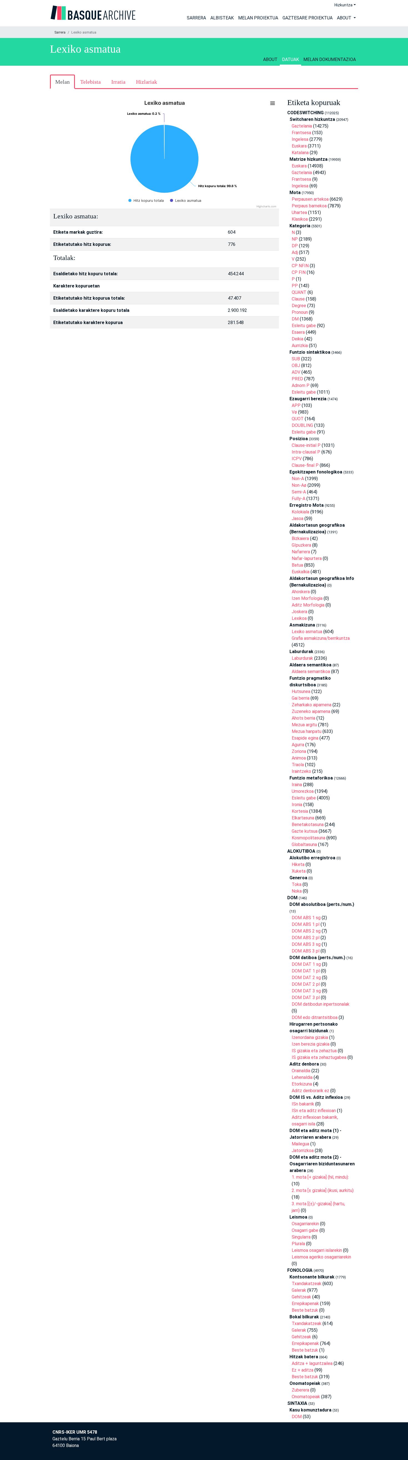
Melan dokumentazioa (329, 59)
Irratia (118, 82)
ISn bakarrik (303, 1104)
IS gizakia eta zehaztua (314, 1050)
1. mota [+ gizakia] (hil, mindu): (320, 1177)
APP (296, 405)
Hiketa (298, 864)
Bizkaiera (300, 538)
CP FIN (299, 272)
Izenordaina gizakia (310, 1037)
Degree (299, 305)
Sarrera (196, 18)
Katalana (300, 152)
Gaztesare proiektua (308, 18)
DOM (297, 1416)
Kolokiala (300, 511)
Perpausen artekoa (310, 199)
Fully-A (298, 498)
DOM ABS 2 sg (306, 931)
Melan (62, 82)
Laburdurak (302, 658)
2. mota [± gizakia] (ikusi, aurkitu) (323, 1190)
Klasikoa (300, 219)
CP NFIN (300, 265)
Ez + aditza (302, 1370)
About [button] (344, 18)
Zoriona (299, 751)
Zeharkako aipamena (311, 704)
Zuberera (300, 1390)
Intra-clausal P (306, 452)
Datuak (290, 59)
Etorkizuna (302, 1084)
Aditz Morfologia (308, 605)
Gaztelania (302, 126)
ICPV (297, 458)
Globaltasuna (304, 844)
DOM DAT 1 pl (306, 971)
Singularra (301, 1237)
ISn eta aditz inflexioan (314, 1110)
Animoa (299, 758)
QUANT (299, 292)
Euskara (299, 146)
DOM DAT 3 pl (306, 997)
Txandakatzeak (306, 1283)
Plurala (298, 1243)
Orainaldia (301, 1070)
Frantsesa (301, 132)
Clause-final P (305, 465)
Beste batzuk (305, 1310)
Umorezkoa (303, 791)
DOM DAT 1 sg (306, 964)
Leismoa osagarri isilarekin (317, 1250)
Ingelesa (300, 139)
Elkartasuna (303, 818)
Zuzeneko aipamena (311, 711)
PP (295, 285)
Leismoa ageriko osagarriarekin (321, 1257)
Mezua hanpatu (306, 731)
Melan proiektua (258, 18)
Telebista (90, 82)
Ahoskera (301, 591)
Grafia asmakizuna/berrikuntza (321, 638)
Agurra (298, 744)
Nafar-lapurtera (307, 558)
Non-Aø (299, 485)
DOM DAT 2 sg (306, 977)
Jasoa (297, 518)
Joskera (299, 611)
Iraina (297, 784)
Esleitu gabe (304, 325)
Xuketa (299, 871)
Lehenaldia (302, 1077)
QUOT (298, 418)
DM (295, 319)
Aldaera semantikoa (311, 671)
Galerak (299, 1290)
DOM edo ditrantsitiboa (315, 1017)
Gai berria (300, 698)
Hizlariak (146, 82)
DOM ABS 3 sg (306, 944)
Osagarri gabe (305, 1230)
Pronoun (300, 312)
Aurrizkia (300, 345)
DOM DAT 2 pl (306, 984)
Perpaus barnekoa (309, 205)
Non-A (298, 478)
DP (295, 245)
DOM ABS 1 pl (305, 924)
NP (295, 239)
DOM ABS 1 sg (306, 917)
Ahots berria (303, 718)
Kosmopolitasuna (308, 837)
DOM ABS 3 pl (305, 951)
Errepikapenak (305, 1303)
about (270, 59)
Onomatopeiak (306, 1396)
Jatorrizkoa (303, 1150)
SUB (296, 358)
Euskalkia (300, 571)
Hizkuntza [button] (343, 5)
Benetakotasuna (308, 824)
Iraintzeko (301, 771)
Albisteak (222, 18)
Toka (296, 884)
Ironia (297, 804)
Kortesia (300, 811)
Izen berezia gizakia (310, 1044)
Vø (294, 412)
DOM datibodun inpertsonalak (320, 1004)
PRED (297, 378)
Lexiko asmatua (307, 631)
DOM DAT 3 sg (306, 990)
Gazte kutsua (305, 831)
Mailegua (300, 1143)
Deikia (297, 339)
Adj (295, 252)
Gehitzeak (301, 1297)
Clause (298, 299)
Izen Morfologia (307, 598)
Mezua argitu (304, 724)
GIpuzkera (301, 545)
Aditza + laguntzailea (312, 1363)
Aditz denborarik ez (310, 1090)
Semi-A (299, 492)
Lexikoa (299, 618)
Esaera (298, 332)
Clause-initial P (306, 445)
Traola (298, 764)
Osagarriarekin (305, 1223)
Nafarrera (301, 551)
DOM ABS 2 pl (305, 937)
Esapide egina (305, 738)
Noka (297, 891)
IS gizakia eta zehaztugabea (319, 1057)
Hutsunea (301, 691)
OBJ (296, 365)
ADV (296, 372)
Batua (297, 565)
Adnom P (300, 385)
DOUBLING (302, 425)
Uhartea (299, 212)
